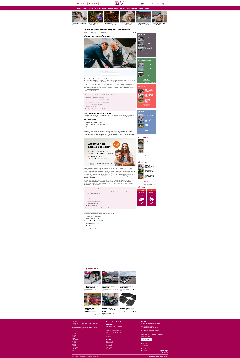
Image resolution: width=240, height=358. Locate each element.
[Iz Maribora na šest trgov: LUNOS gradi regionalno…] (141, 91)
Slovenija (85, 8)
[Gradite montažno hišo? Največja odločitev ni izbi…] (141, 121)
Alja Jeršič (108, 348)
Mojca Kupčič (109, 342)
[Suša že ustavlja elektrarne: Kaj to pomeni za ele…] (141, 69)
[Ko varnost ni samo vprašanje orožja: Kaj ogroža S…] (141, 64)
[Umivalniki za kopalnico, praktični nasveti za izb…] (141, 116)
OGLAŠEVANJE (146, 339)
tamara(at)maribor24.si (146, 327)
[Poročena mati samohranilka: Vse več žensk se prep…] (141, 166)
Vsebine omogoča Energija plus (149, 82)
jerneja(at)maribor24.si (146, 332)
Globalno (110, 8)
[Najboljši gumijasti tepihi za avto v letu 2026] (128, 299)
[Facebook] (115, 290)
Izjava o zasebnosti (164, 356)
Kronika (91, 8)
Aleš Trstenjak (109, 347)
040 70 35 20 (155, 327)
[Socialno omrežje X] (95, 290)
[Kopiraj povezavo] (117, 290)
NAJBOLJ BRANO (93, 3)
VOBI (98, 356)
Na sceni (116, 8)
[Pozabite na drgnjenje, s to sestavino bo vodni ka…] (141, 176)
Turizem (128, 8)
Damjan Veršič (109, 341)
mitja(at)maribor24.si (117, 332)
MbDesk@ (108, 336)
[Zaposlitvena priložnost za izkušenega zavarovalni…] (141, 101)
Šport (96, 8)
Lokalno (79, 8)
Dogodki (147, 8)
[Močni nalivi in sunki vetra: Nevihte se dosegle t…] (141, 146)
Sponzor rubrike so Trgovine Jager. (149, 184)
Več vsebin (146, 53)
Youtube (145, 350)
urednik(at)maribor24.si (111, 328)
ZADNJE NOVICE (80, 3)
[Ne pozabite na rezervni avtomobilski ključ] (92, 277)
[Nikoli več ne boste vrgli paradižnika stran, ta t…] (141, 171)
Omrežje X (145, 345)
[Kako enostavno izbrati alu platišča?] (110, 277)
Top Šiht (141, 8)
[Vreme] (142, 3)
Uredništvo (108, 335)
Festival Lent (134, 8)
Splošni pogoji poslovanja (154, 356)
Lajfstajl (122, 8)
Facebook (145, 343)
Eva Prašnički (109, 345)
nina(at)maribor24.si (145, 336)
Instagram (145, 348)
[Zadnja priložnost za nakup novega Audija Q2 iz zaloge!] (110, 299)
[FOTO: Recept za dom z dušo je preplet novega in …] (141, 126)
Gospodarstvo (102, 8)
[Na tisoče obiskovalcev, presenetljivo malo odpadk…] (141, 74)
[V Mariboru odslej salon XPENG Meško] (128, 277)
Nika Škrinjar (109, 344)
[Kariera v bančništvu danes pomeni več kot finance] (141, 96)
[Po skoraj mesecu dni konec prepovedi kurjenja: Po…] (141, 151)
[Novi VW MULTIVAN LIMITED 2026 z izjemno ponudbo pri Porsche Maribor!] (92, 299)
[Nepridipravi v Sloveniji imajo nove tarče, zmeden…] (141, 141)
